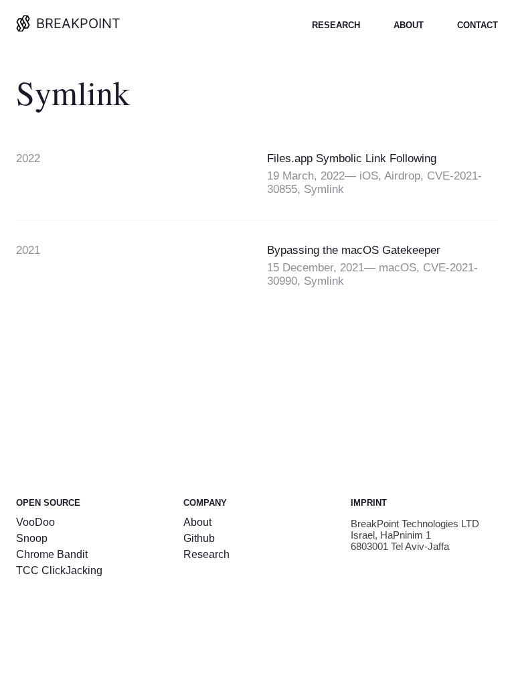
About (197, 522)
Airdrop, (405, 175)
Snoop (32, 538)
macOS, (401, 267)
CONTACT (477, 25)
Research (206, 554)
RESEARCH (336, 25)
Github (199, 538)
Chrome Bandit (52, 554)
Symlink (324, 189)
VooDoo (35, 522)
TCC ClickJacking (59, 570)
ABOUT (409, 25)
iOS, (371, 175)
